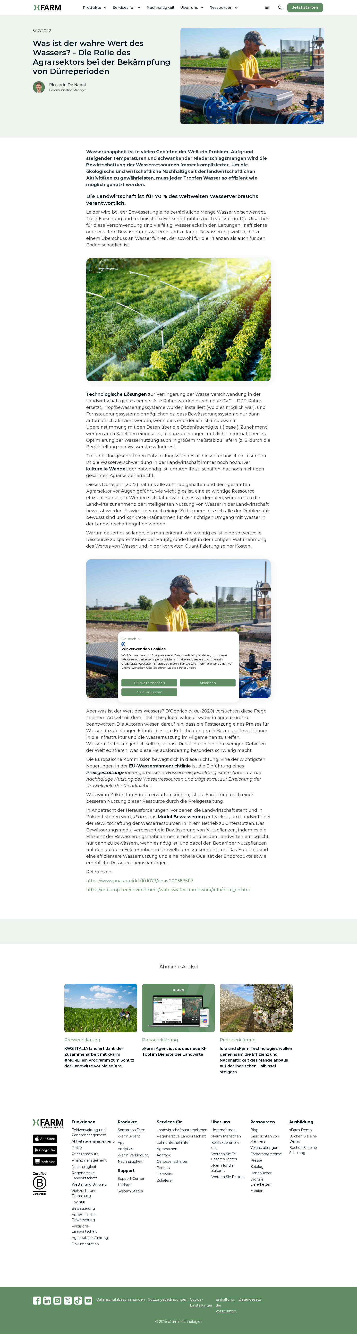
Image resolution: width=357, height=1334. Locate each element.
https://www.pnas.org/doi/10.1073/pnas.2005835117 (139, 880)
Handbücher (261, 1173)
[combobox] (267, 7)
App (121, 1142)
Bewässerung (83, 1208)
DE (267, 7)
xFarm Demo (300, 1130)
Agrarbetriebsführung (90, 1237)
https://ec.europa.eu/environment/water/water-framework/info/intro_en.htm (168, 889)
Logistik (78, 1202)
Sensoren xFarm (131, 1130)
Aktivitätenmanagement (93, 1141)
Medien (256, 1191)
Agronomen (167, 1149)
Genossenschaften (172, 1161)
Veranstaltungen (264, 1147)
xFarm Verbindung (133, 1155)
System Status (130, 1191)
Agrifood (164, 1155)
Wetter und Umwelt (89, 1184)
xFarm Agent (129, 1136)
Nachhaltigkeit (160, 7)
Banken (163, 1168)
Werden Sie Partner (228, 1177)
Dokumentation (85, 1244)
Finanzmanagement (89, 1160)
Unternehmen (223, 1130)
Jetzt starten (305, 7)
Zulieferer (165, 1180)
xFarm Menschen (226, 1136)
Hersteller (165, 1174)
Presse (256, 1160)
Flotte (77, 1147)
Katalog (257, 1166)
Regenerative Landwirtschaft (181, 1136)
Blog (254, 1130)
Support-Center (131, 1178)
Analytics (125, 1149)
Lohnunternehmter (173, 1142)
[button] (95, 7)
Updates (125, 1185)
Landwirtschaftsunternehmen (182, 1130)
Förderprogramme (266, 1154)
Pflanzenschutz (85, 1154)
